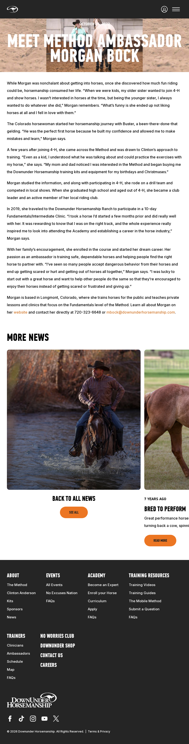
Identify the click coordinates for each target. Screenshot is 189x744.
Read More (160, 541)
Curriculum (97, 601)
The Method (17, 585)
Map (10, 669)
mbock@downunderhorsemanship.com (140, 312)
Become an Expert (103, 585)
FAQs (50, 601)
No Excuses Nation (61, 593)
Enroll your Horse (102, 593)
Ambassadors (18, 653)
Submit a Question (144, 609)
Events (53, 576)
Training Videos (142, 585)
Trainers (16, 636)
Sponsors (15, 609)
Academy (96, 576)
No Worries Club (57, 636)
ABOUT (13, 576)
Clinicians (15, 645)
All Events (54, 585)
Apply (92, 609)
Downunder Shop (57, 646)
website (20, 312)
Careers (48, 665)
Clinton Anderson (21, 593)
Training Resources (149, 576)
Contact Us (51, 656)
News (11, 617)
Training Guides (142, 593)
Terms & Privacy (99, 731)
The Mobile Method (145, 601)
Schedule (15, 661)
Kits (10, 601)
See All (74, 512)
